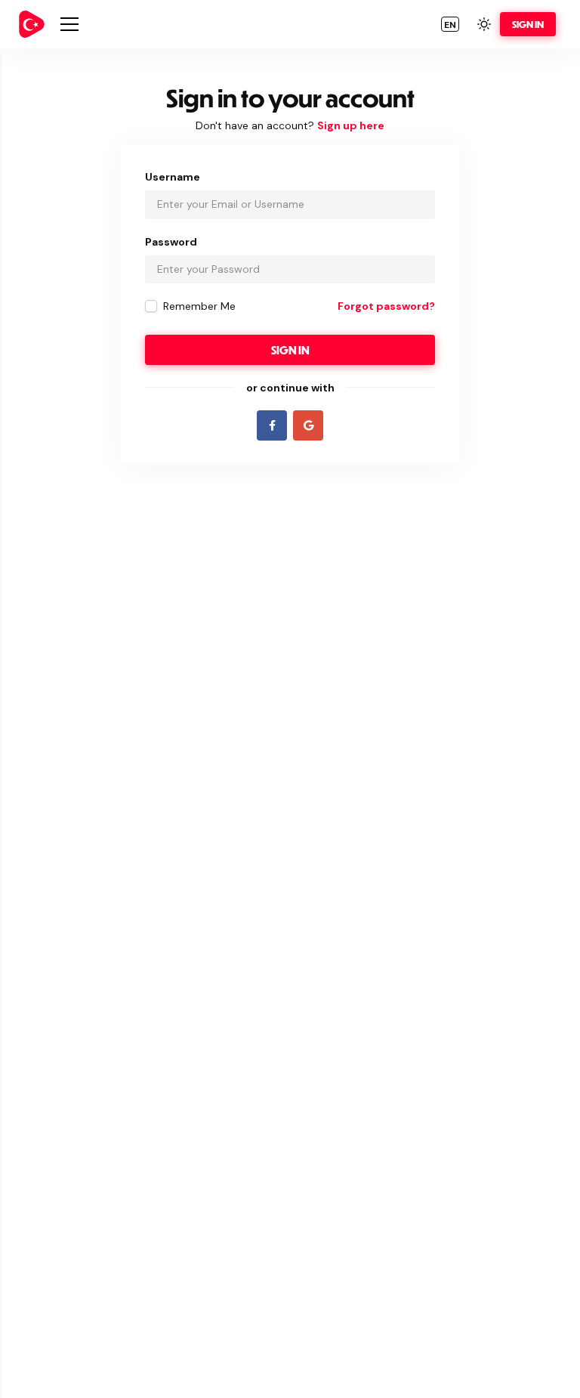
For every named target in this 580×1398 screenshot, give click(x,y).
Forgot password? (386, 306)
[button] (450, 24)
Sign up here (350, 125)
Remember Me (199, 306)
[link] (31, 24)
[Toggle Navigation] (69, 24)
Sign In (528, 24)
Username (172, 177)
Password (171, 242)
